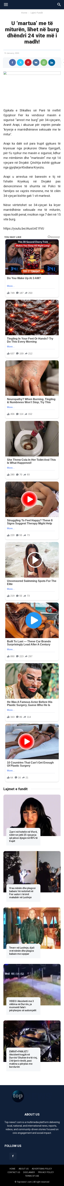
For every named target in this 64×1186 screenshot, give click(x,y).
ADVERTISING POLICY (42, 1169)
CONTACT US (14, 1172)
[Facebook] (12, 62)
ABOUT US (24, 1169)
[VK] (36, 62)
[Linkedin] (51, 62)
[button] (5, 4)
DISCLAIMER (29, 1172)
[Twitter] (20, 62)
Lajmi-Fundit (37, 13)
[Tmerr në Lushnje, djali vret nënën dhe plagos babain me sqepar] (32, 928)
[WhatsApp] (43, 62)
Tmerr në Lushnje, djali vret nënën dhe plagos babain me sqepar (21, 950)
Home (24, 13)
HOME (12, 1169)
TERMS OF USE (32, 1176)
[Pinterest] (28, 62)
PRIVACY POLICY (46, 1172)
